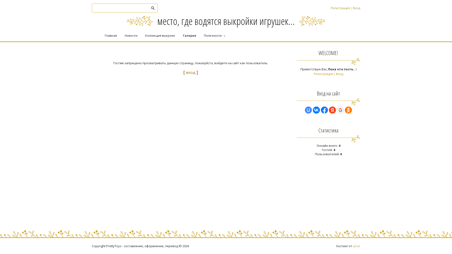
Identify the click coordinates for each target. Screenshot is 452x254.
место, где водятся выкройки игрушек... (226, 21)
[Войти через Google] (340, 110)
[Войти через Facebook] (324, 110)
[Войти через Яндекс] (332, 110)
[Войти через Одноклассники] (348, 110)
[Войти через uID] (308, 110)
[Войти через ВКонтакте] (316, 110)
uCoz (356, 246)
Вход (356, 8)
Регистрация (340, 8)
